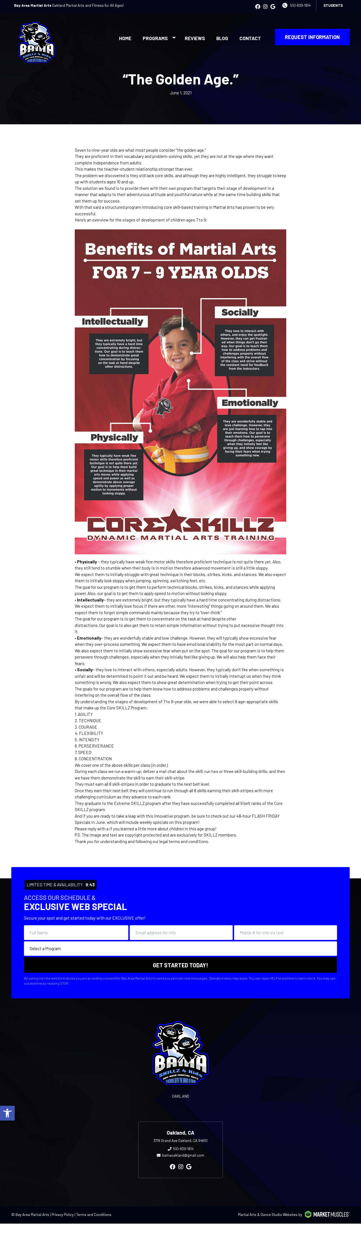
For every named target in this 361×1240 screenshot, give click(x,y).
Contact (250, 38)
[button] (7, 1113)
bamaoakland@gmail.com (183, 1155)
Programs (155, 38)
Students (333, 5)
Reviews (195, 38)
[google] (272, 6)
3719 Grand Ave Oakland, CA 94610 (180, 1140)
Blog (222, 38)
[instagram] (265, 6)
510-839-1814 (300, 5)
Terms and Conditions (93, 1214)
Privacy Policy (63, 1214)
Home (125, 38)
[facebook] (257, 6)
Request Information (312, 37)
